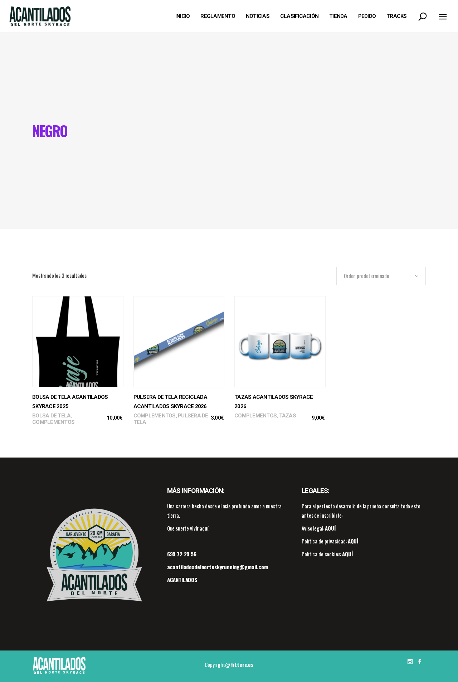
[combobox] (381, 276)
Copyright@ (229, 664)
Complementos (53, 422)
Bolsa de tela (51, 415)
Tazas (287, 415)
